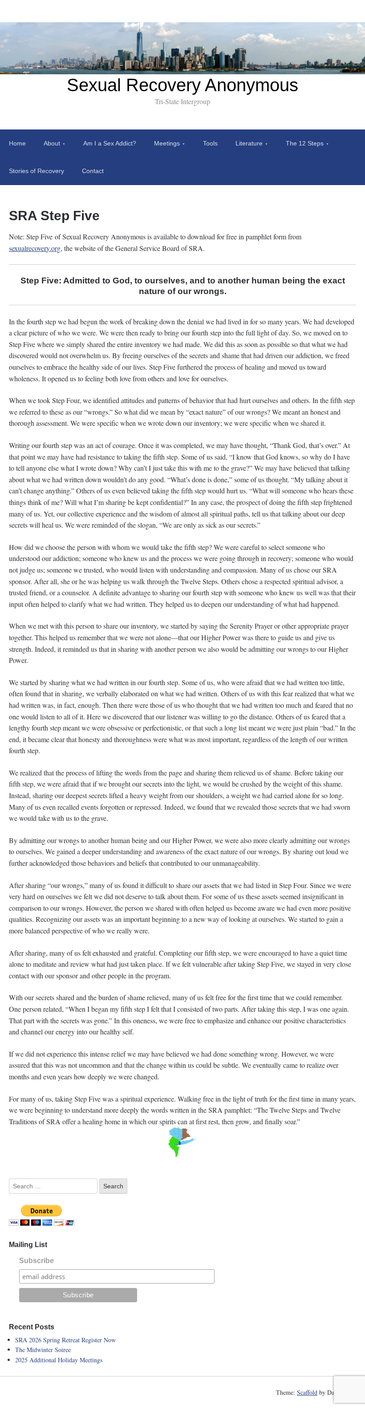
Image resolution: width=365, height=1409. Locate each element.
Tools (210, 143)
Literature (249, 143)
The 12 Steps (305, 143)
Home (17, 143)
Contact (93, 170)
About (52, 143)
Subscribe (36, 1260)
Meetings (167, 143)
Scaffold (307, 1392)
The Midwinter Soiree (43, 1349)
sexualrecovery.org (35, 248)
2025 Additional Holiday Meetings (58, 1360)
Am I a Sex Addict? (109, 143)
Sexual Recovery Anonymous (182, 85)
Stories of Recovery (36, 170)
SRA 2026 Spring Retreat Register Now (65, 1340)
